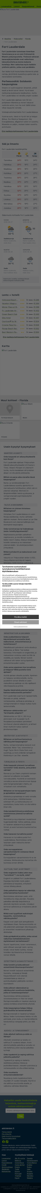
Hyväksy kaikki (20, 617)
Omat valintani (20, 622)
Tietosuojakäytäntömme (20, 627)
